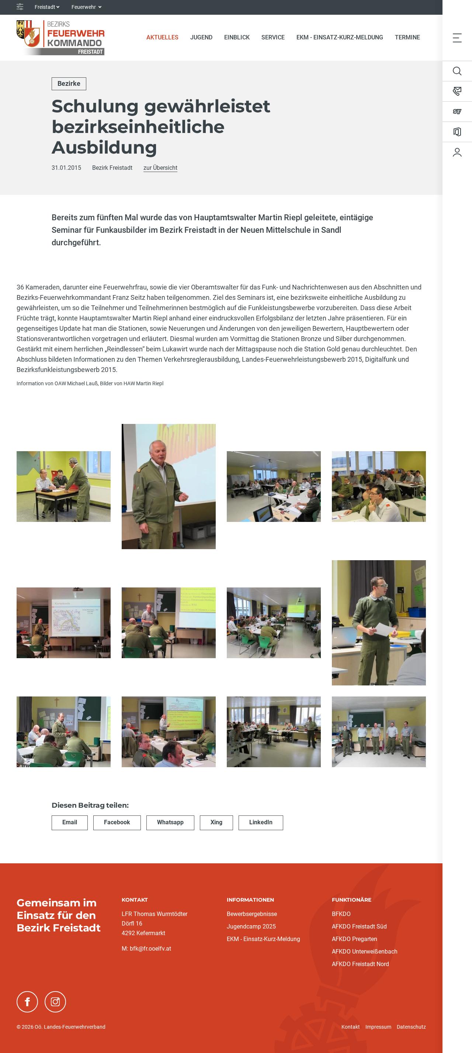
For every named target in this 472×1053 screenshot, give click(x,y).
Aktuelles (165, 37)
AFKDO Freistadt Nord (360, 964)
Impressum (378, 1027)
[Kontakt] (457, 91)
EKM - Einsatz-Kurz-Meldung (339, 37)
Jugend (201, 37)
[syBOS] (457, 112)
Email (69, 822)
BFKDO (341, 913)
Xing (216, 822)
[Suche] (457, 71)
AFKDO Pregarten (354, 939)
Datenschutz (411, 1027)
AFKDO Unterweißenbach (365, 951)
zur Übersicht (160, 167)
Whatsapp (170, 822)
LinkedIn (261, 822)
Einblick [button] (237, 37)
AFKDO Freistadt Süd (359, 926)
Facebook (117, 822)
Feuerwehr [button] (84, 7)
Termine (407, 37)
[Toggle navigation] (457, 37)
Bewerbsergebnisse (252, 913)
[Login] (457, 152)
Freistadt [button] (45, 7)
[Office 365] (457, 132)
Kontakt (350, 1027)
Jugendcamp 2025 (251, 926)
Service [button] (273, 37)
